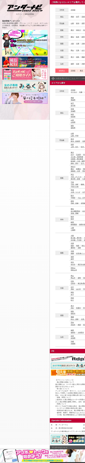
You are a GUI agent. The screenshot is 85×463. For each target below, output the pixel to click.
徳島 (77, 57)
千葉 (72, 182)
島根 (72, 298)
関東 (61, 30)
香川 (72, 57)
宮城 (83, 17)
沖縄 (83, 64)
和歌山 (73, 268)
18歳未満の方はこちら (65, 78)
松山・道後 (74, 319)
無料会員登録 (29, 14)
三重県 (73, 230)
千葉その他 (74, 186)
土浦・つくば (75, 192)
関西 (61, 43)
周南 (72, 289)
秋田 (72, 114)
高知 (72, 322)
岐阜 (77, 37)
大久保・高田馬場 (77, 157)
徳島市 (73, 313)
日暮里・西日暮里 (77, 159)
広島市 (73, 283)
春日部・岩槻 (75, 179)
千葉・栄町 (74, 184)
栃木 (72, 195)
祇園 (72, 253)
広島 (77, 50)
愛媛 (83, 57)
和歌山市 (74, 270)
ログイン (19, 14)
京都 (83, 43)
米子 (72, 295)
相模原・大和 (75, 171)
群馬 (72, 201)
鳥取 (72, 292)
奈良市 (73, 264)
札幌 (80, 92)
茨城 (72, 190)
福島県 (73, 128)
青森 (72, 17)
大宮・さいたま (76, 177)
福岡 (72, 64)
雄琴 (72, 259)
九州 (61, 64)
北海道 (73, 10)
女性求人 (62, 70)
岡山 (72, 50)
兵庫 (77, 43)
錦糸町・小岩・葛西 (78, 161)
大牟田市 (81, 332)
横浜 (72, 169)
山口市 (78, 289)
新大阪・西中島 (76, 238)
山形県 (73, 122)
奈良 (72, 262)
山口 (83, 50)
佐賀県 (73, 338)
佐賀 (77, 64)
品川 (72, 154)
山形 (72, 120)
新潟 (77, 23)
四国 (61, 57)
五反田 (78, 154)
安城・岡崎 (74, 213)
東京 (72, 30)
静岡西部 (74, 224)
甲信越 (62, 23)
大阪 (72, 43)
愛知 (72, 37)
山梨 (72, 23)
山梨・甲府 (74, 136)
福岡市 (73, 332)
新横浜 (78, 169)
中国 (61, 50)
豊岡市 (73, 248)
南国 (79, 325)
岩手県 (73, 105)
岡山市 (73, 278)
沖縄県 (73, 344)
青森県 (73, 100)
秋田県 (73, 117)
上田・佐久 (74, 147)
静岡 (83, 37)
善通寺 (78, 308)
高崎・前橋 (74, 203)
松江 (72, 300)
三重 (72, 228)
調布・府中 (74, 163)
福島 (72, 126)
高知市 (73, 325)
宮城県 (73, 111)
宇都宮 (73, 198)
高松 (72, 308)
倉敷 (79, 278)
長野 (83, 23)
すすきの (74, 92)
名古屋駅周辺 (75, 211)
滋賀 (72, 257)
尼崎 (79, 248)
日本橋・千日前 (76, 240)
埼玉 (72, 174)
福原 (77, 246)
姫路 (72, 246)
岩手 (77, 17)
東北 (61, 17)
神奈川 (78, 30)
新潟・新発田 (75, 141)
